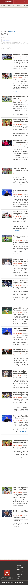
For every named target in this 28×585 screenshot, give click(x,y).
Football (20, 57)
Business (3, 5)
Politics (18, 576)
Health (18, 5)
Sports (15, 57)
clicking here (9, 48)
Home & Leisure (21, 572)
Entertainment (11, 5)
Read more (17, 91)
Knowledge (19, 574)
